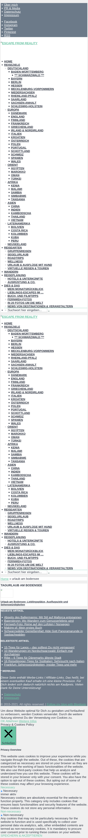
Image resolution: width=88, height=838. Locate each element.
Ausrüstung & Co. (21, 282)
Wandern (11, 271)
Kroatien (18, 137)
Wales (16, 161)
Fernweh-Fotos (20, 299)
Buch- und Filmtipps (23, 295)
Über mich (11, 4)
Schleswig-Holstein (26, 106)
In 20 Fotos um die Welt (25, 302)
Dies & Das (12, 285)
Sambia (16, 192)
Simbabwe (18, 195)
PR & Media (12, 8)
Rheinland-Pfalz (24, 95)
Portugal (18, 147)
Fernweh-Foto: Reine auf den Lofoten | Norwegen (37, 624)
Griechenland (22, 126)
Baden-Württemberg (27, 71)
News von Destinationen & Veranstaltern (40, 306)
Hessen (16, 85)
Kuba (15, 237)
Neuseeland (17, 244)
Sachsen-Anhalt (23, 102)
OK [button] (3, 721)
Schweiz (17, 154)
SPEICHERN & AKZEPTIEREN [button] (21, 835)
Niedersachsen (23, 92)
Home (8, 61)
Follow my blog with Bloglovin (66, 704)
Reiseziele (12, 64)
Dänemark (19, 113)
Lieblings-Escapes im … (26, 292)
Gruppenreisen (19, 251)
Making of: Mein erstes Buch (23, 627)
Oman (15, 175)
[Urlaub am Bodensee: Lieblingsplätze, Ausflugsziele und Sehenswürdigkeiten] (7, 596)
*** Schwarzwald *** (29, 75)
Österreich (20, 140)
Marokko (18, 171)
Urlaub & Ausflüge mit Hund (30, 264)
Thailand (18, 216)
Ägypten (17, 168)
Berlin (16, 82)
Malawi (16, 189)
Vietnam (17, 220)
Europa (13, 109)
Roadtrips (16, 258)
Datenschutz (12, 11)
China (15, 206)
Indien (15, 209)
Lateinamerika (19, 223)
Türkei (16, 178)
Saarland (18, 99)
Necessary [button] (8, 787)
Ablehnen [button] (12, 721)
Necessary (10, 790)
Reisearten (13, 247)
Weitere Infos (28, 721)
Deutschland (18, 68)
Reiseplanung (15, 275)
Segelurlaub (18, 254)
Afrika (13, 182)
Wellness (15, 261)
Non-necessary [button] (11, 811)
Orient (13, 164)
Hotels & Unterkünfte (25, 278)
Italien (16, 133)
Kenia (15, 185)
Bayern (16, 78)
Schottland (20, 151)
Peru (15, 240)
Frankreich (20, 123)
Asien (12, 202)
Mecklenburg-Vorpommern (32, 89)
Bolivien (17, 226)
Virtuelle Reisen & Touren (28, 268)
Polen (15, 144)
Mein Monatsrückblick (25, 289)
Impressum (11, 15)
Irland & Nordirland (27, 130)
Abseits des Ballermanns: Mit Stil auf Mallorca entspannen (42, 617)
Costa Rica (19, 230)
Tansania (18, 199)
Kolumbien (19, 233)
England (18, 116)
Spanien (17, 158)
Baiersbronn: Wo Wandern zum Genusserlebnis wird (39, 620)
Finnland (18, 120)
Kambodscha (21, 213)
